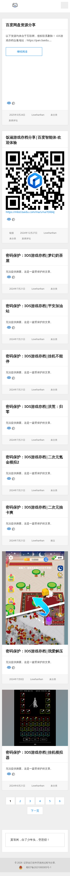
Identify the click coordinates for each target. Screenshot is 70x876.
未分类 (54, 114)
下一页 (35, 810)
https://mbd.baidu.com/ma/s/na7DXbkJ (30, 212)
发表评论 (13, 120)
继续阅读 (29, 51)
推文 (53, 540)
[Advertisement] (35, 78)
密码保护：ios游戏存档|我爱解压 (34, 650)
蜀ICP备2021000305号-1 (38, 867)
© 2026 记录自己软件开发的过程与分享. (35, 862)
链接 (11, 232)
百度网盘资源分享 (21, 24)
